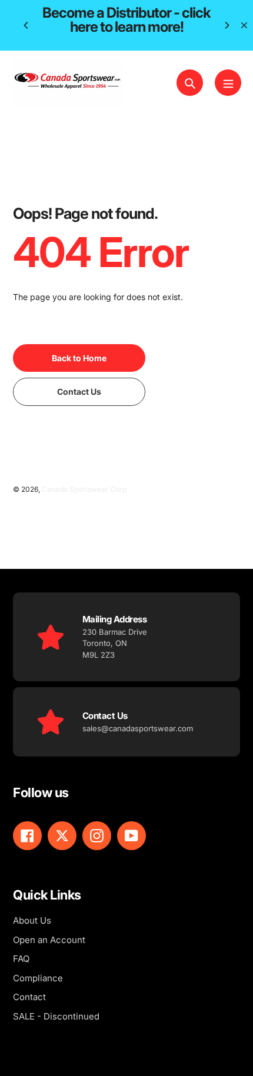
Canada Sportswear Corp (84, 489)
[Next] (226, 25)
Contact (29, 996)
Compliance (38, 978)
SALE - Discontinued (56, 1016)
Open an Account (49, 939)
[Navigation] (228, 82)
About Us (32, 920)
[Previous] (26, 25)
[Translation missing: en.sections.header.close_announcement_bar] (244, 25)
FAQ (21, 958)
